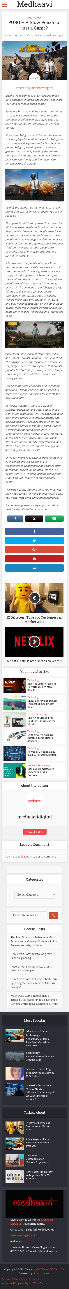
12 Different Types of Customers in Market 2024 (38, 1126)
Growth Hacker (41, 1273)
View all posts (34, 831)
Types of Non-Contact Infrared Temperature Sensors (40, 738)
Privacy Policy (19, 1279)
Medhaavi (34, 4)
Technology (35, 17)
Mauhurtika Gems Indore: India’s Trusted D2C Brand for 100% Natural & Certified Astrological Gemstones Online (34, 999)
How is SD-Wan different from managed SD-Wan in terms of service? (40, 1094)
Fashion (31, 765)
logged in (26, 856)
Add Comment (30, 35)
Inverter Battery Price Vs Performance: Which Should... (41, 687)
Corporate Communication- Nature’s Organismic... (38, 1159)
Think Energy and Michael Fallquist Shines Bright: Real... (42, 704)
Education (32, 1031)
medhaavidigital (54, 35)
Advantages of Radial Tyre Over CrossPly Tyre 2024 (38, 1042)
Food (30, 714)
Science (44, 1031)
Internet (30, 1085)
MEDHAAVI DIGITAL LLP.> (50, 1269)
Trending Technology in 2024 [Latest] (40, 1074)
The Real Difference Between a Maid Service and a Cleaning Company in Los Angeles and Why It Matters (34, 941)
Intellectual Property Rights (16, 1283)
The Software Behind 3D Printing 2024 (40, 1058)
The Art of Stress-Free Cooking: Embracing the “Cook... (41, 721)
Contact (6, 1279)
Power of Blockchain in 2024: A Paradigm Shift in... (42, 753)
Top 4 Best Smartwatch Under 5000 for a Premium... (40, 772)
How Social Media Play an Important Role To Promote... (39, 1175)
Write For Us (40, 1283)
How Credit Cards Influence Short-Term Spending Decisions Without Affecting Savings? (34, 983)
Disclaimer (34, 1279)
